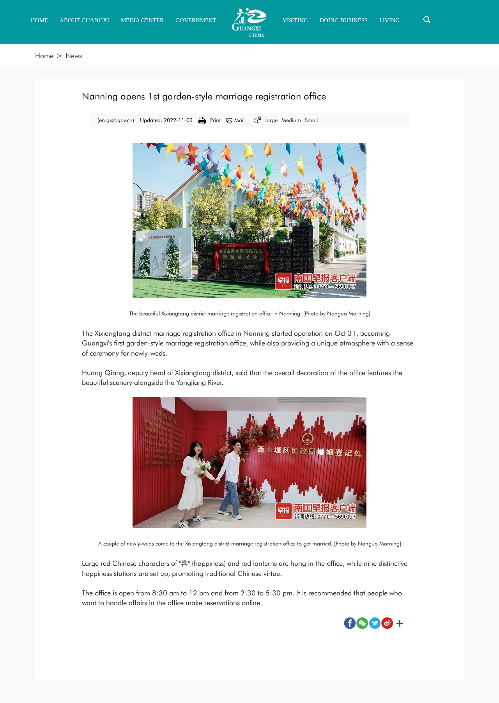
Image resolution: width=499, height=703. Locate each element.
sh (399, 623)
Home (44, 55)
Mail (239, 120)
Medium (291, 120)
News (73, 55)
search (427, 19)
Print (215, 120)
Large (271, 120)
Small (311, 120)
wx (362, 623)
